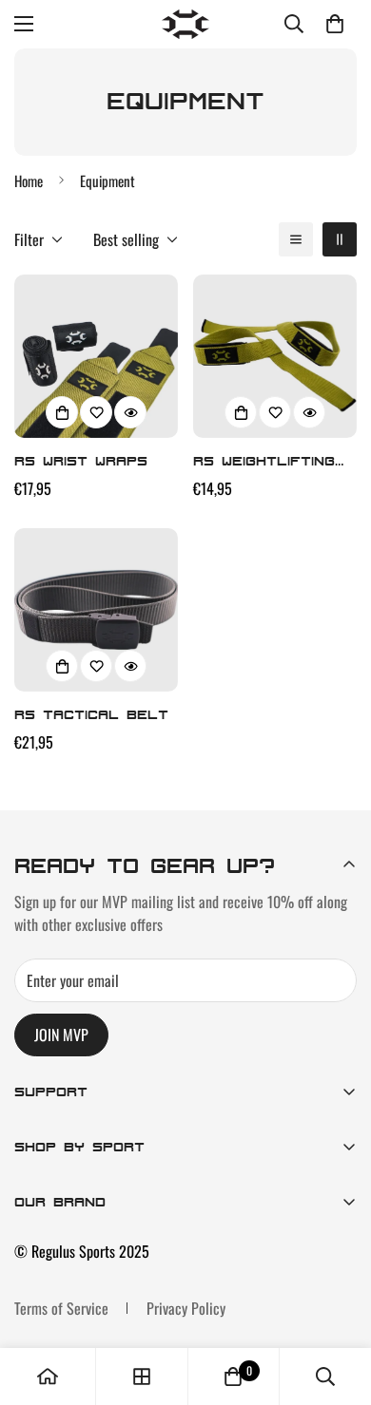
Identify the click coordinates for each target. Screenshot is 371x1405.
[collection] (141, 1376)
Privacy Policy (185, 1308)
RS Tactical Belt (91, 714)
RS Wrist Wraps (80, 460)
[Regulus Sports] (185, 24)
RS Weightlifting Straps (264, 462)
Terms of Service (61, 1308)
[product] (47, 1376)
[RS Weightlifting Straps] (275, 356)
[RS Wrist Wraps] (96, 356)
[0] (335, 24)
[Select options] (62, 412)
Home (28, 180)
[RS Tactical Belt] (96, 610)
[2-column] (339, 239)
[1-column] (296, 239)
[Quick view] (130, 412)
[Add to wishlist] (96, 412)
